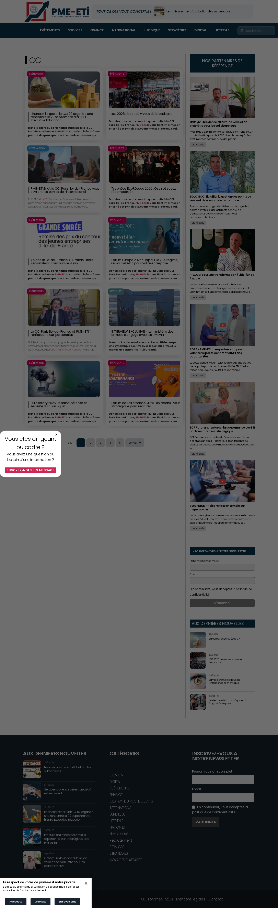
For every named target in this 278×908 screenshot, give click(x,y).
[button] (86, 883)
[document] (139, 454)
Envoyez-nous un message (30, 470)
